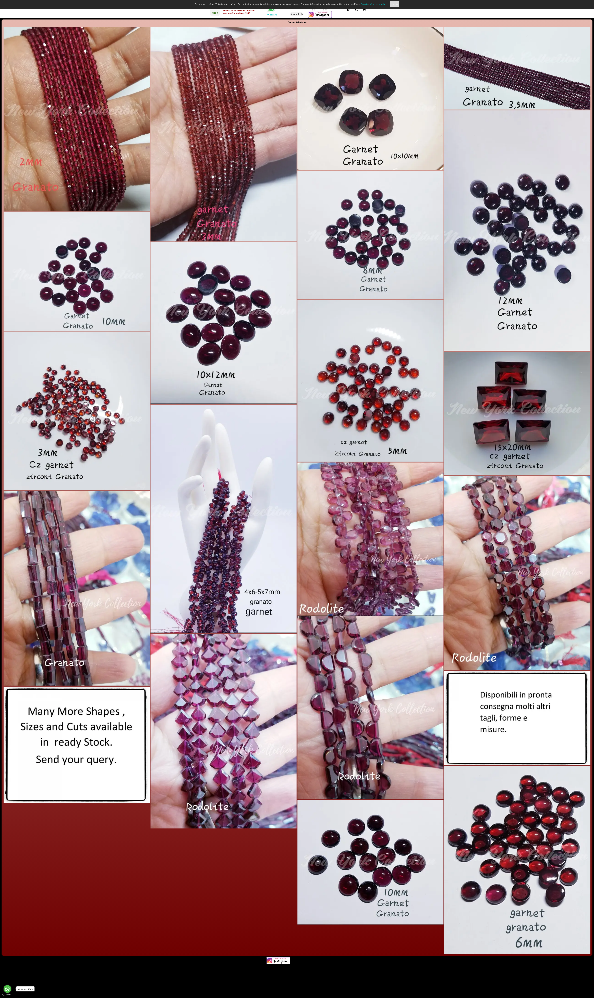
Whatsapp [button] (272, 14)
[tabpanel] (272, 15)
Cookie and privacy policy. (374, 4)
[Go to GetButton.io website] (7, 995)
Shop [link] (215, 12)
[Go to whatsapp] (7, 989)
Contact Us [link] (296, 14)
